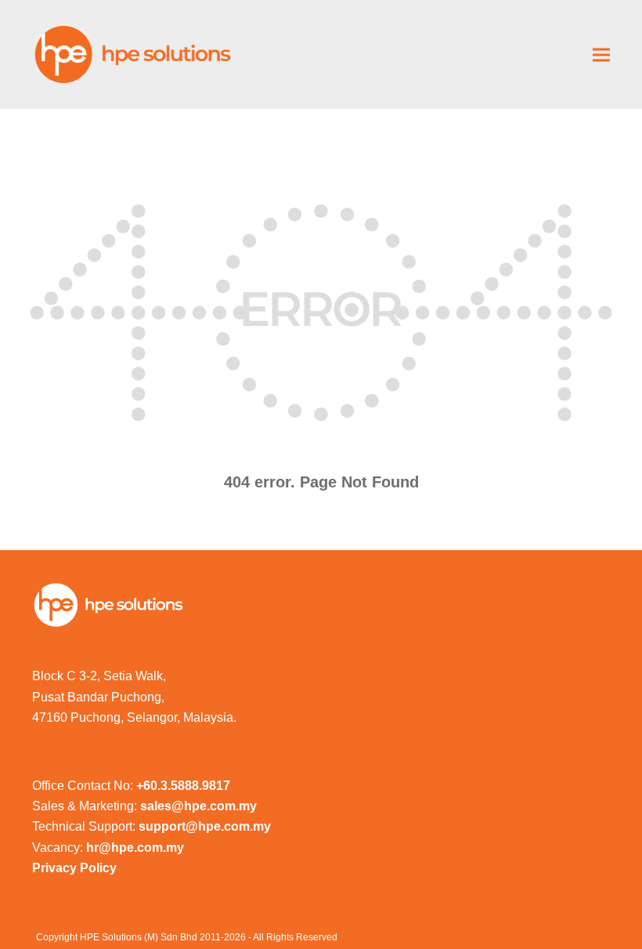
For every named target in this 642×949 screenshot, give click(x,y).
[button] (601, 54)
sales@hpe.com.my (198, 806)
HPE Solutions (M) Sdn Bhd (138, 937)
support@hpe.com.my (205, 826)
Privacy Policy (74, 868)
